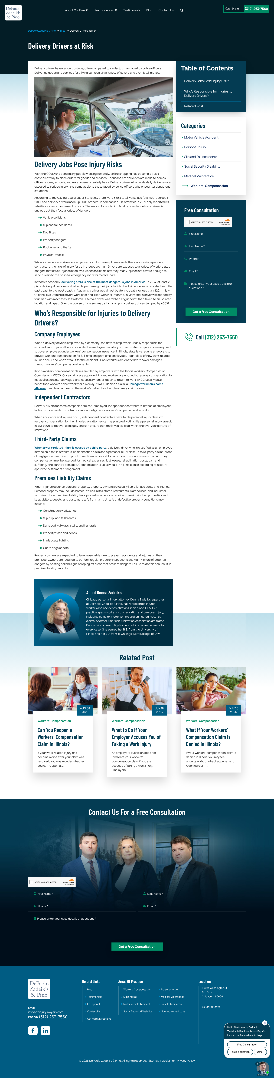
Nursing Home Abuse (173, 1011)
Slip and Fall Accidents (200, 157)
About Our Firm (75, 10)
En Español (93, 1004)
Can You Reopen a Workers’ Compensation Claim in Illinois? (61, 736)
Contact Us (166, 10)
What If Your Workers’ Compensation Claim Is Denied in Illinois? (208, 736)
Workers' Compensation (54, 721)
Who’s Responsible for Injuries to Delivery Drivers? (208, 93)
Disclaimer (168, 1060)
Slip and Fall (130, 996)
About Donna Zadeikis (104, 592)
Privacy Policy (185, 1060)
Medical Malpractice (199, 176)
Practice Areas (104, 10)
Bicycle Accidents (171, 1004)
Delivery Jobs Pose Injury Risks (206, 81)
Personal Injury (195, 147)
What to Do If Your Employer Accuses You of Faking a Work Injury (136, 736)
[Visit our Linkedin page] (45, 1030)
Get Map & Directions (99, 1018)
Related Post (193, 106)
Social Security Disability (202, 166)
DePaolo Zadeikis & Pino (42, 30)
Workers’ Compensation (209, 186)
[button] (211, 67)
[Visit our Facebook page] (33, 1030)
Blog (149, 10)
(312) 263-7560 (256, 9)
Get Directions (211, 1006)
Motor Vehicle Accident (201, 137)
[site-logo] (13, 12)
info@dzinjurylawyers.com (45, 1012)
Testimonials (131, 10)
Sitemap (153, 1060)
